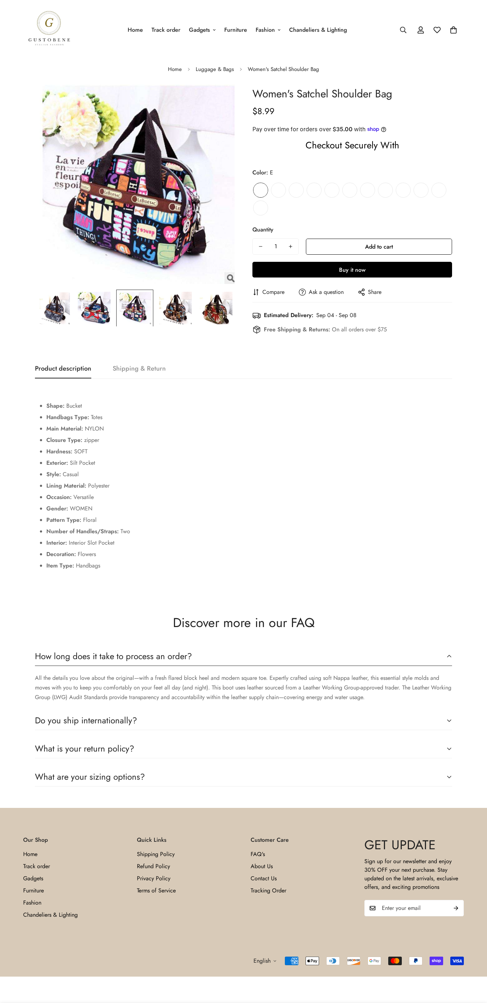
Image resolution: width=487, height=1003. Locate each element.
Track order (166, 30)
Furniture (235, 30)
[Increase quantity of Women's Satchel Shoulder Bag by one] (290, 246)
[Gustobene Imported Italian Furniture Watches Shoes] (49, 30)
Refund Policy (153, 866)
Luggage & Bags (215, 69)
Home (135, 30)
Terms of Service (156, 890)
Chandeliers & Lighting (318, 30)
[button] (453, 30)
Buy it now (352, 270)
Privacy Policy (153, 878)
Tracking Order (268, 890)
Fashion (265, 30)
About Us (262, 866)
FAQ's (258, 854)
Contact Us (264, 878)
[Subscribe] (456, 908)
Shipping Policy (156, 854)
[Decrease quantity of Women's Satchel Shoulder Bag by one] (260, 246)
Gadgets (199, 30)
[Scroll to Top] (473, 964)
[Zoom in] (219, 100)
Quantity (262, 229)
